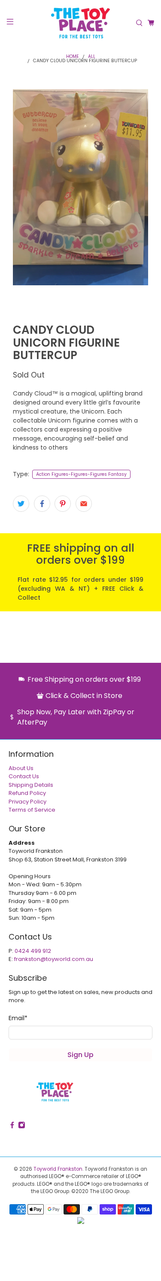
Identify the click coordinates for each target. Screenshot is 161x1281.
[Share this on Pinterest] (63, 503)
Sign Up (80, 1055)
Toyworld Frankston (57, 1169)
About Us (21, 768)
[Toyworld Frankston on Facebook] (12, 1126)
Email (18, 1018)
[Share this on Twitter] (21, 503)
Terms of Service (32, 810)
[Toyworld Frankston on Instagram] (21, 1126)
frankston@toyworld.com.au (53, 959)
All (91, 56)
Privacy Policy (27, 802)
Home (72, 56)
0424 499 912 (33, 951)
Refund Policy (27, 793)
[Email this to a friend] (84, 503)
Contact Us (24, 776)
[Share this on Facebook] (42, 503)
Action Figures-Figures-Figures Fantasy (81, 474)
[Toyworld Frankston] (80, 23)
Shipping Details (31, 785)
